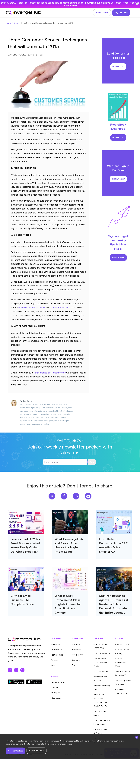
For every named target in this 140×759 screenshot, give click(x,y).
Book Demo (102, 12)
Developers (55, 693)
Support (76, 660)
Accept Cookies (15, 751)
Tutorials (76, 644)
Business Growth (122, 644)
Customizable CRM (102, 653)
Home (8, 23)
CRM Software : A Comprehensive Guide (101, 662)
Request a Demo (58, 682)
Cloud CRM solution (60, 307)
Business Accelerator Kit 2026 (121, 662)
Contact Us (56, 649)
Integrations (56, 698)
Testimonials (57, 654)
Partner (54, 660)
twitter (22, 670)
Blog (16, 23)
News (53, 665)
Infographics (77, 655)
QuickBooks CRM (101, 671)
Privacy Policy (36, 751)
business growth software (31, 307)
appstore (34, 681)
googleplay (16, 681)
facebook (16, 670)
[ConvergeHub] (23, 12)
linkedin (10, 670)
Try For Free (121, 12)
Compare (55, 687)
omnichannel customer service (50, 372)
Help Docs (76, 649)
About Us (55, 644)
